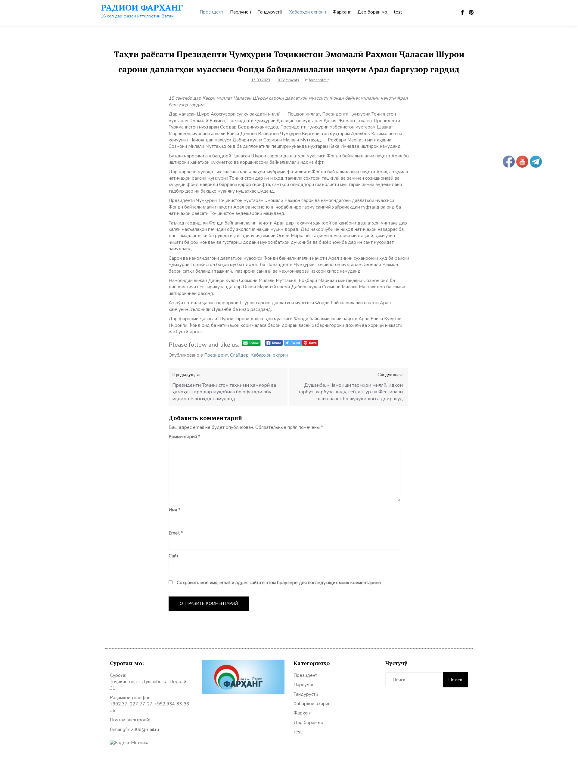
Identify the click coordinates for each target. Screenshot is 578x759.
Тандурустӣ (270, 12)
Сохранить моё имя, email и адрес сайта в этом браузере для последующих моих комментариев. (279, 583)
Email (176, 533)
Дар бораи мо (372, 12)
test (398, 12)
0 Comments (288, 80)
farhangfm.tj (319, 80)
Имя (174, 510)
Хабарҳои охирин (307, 12)
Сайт (174, 556)
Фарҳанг (342, 12)
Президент (211, 12)
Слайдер (239, 355)
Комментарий (184, 437)
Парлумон (240, 12)
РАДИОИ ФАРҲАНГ (142, 7)
